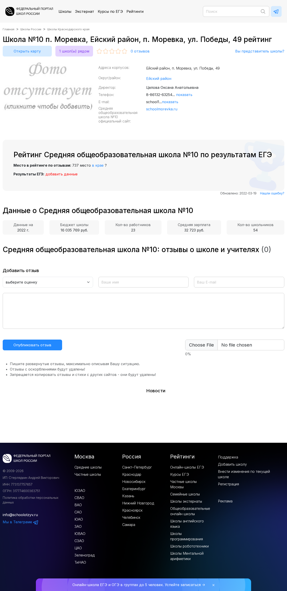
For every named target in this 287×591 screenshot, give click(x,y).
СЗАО (79, 541)
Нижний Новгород (138, 503)
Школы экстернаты (186, 501)
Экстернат (84, 11)
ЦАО (78, 548)
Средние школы (88, 467)
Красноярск (132, 510)
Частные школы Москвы (183, 484)
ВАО (78, 505)
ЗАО (78, 526)
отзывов (140, 51)
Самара (128, 524)
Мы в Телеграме (18, 522)
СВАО (79, 497)
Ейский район (158, 78)
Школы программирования (186, 536)
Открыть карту (27, 51)
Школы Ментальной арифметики (187, 556)
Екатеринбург (134, 488)
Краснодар (131, 474)
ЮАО (78, 519)
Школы (65, 11)
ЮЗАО (79, 490)
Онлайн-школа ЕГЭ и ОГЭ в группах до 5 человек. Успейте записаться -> (138, 584)
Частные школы (87, 474)
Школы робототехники (189, 546)
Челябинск (131, 517)
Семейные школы (185, 494)
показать (184, 94)
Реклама (225, 501)
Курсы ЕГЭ (179, 474)
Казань (128, 496)
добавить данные (62, 174)
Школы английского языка (187, 524)
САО (78, 512)
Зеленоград (84, 555)
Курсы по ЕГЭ (110, 11)
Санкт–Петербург (137, 467)
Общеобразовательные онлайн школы (190, 511)
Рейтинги (135, 11)
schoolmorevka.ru (161, 109)
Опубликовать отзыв (32, 345)
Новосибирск (134, 481)
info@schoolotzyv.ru (20, 514)
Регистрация (228, 484)
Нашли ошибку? (272, 193)
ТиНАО (80, 562)
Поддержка (228, 457)
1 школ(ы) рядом (74, 51)
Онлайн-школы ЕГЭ (187, 467)
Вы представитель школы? (259, 51)
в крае (98, 165)
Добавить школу (232, 464)
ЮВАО (79, 533)
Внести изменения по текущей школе (244, 474)
